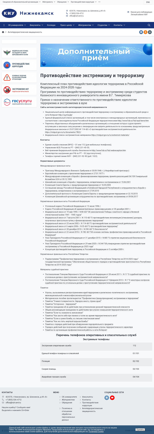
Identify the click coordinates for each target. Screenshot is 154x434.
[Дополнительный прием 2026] (96, 55)
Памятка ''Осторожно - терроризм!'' (61, 304)
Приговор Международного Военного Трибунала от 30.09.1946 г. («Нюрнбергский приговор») (87, 170)
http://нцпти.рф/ (65, 115)
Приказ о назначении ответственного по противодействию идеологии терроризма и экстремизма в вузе (88, 101)
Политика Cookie (96, 431)
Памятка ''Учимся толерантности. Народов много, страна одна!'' (73, 301)
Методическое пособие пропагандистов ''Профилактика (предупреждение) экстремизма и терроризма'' (92, 298)
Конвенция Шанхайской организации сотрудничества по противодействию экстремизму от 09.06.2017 (91, 196)
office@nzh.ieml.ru (76, 16)
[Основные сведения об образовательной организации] (19, 77)
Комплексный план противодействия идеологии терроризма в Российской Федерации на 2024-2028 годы (91, 85)
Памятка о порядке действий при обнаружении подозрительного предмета (79, 324)
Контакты (86, 400)
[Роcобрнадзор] (19, 53)
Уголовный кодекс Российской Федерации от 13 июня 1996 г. (73, 206)
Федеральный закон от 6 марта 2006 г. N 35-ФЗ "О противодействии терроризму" (81, 226)
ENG (148, 2)
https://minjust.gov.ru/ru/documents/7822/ (63, 132)
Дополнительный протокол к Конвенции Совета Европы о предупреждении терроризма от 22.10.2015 (91, 194)
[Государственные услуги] (19, 102)
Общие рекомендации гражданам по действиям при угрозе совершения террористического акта (89, 310)
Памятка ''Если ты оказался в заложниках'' (64, 313)
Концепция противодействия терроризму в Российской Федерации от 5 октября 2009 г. (84, 249)
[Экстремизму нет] (19, 90)
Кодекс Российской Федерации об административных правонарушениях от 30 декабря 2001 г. (88, 209)
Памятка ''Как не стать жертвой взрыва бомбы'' (66, 321)
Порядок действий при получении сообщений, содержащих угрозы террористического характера (89, 327)
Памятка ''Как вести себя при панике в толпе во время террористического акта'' (81, 315)
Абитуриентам (68, 400)
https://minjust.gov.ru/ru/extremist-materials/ (110, 135)
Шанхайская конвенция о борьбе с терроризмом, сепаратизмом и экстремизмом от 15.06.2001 (88, 182)
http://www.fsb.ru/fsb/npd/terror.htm (133, 121)
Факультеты (87, 397)
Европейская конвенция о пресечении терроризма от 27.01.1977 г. (75, 173)
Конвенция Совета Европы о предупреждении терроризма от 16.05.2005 (78, 185)
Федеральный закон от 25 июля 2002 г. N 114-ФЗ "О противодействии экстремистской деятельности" (91, 223)
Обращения (67, 402)
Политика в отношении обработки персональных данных (68, 414)
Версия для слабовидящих (141, 12)
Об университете (69, 397)
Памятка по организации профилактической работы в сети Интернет (76, 330)
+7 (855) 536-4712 (76, 13)
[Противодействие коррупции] (19, 65)
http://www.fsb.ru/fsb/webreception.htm (109, 150)
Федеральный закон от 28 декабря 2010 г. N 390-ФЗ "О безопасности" (76, 229)
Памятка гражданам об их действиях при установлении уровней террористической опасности (87, 307)
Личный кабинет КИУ (139, 14)
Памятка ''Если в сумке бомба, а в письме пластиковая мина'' (72, 318)
